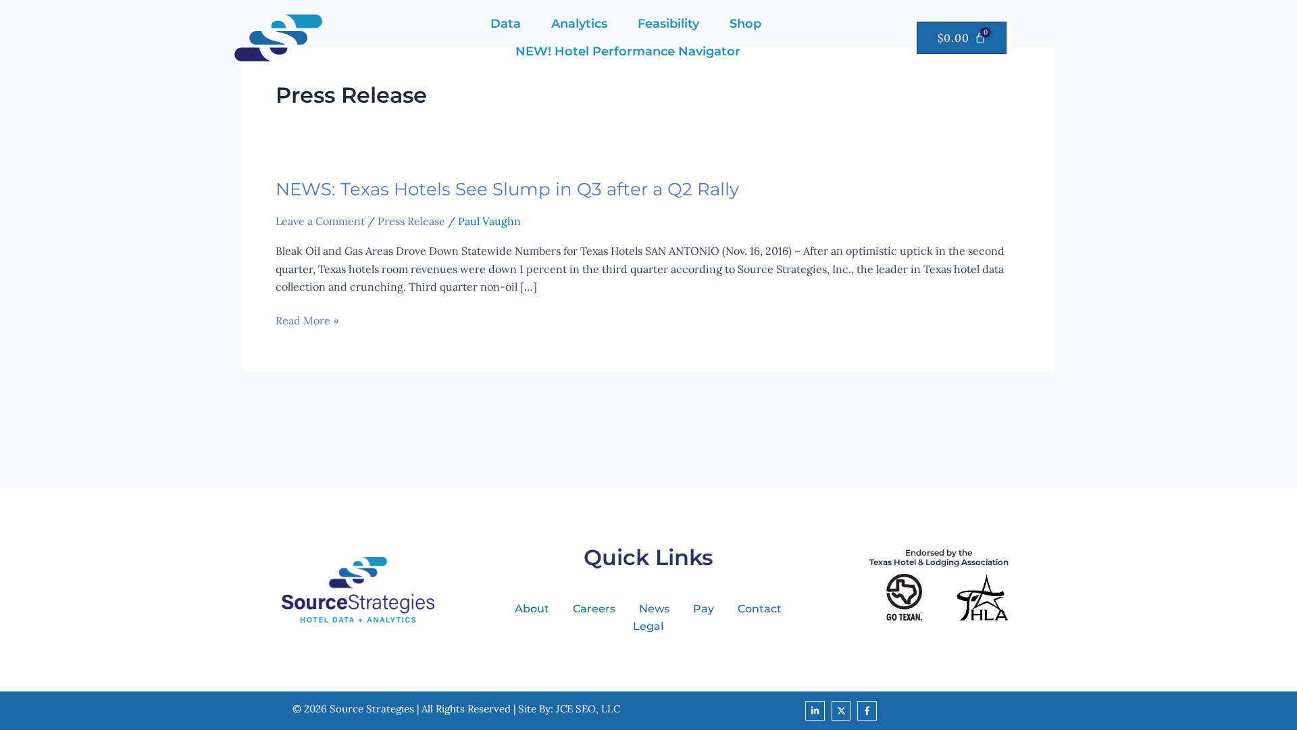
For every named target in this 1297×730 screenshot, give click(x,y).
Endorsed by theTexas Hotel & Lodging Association (939, 557)
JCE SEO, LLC (588, 708)
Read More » (307, 320)
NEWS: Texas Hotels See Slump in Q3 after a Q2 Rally (507, 189)
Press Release (411, 221)
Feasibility (668, 23)
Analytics (579, 23)
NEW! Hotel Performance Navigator (627, 51)
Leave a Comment (320, 221)
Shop (745, 23)
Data (505, 23)
